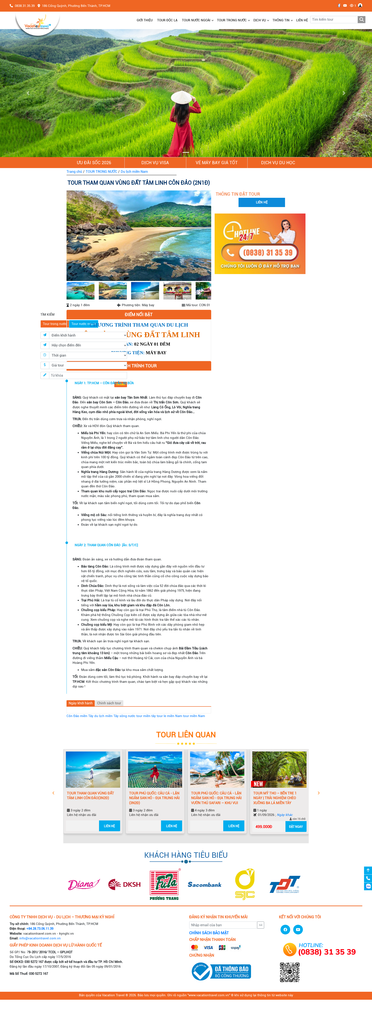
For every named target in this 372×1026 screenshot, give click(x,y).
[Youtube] (344, 6)
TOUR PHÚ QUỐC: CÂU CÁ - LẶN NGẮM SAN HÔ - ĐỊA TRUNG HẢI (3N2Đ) (143, 798)
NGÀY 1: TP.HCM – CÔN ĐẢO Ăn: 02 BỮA (104, 383)
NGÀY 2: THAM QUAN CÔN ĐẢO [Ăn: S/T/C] (106, 545)
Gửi (260, 925)
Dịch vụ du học (278, 162)
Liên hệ (97, 826)
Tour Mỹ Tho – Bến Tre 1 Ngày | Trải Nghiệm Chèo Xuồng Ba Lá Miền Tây (263, 798)
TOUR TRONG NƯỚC (101, 172)
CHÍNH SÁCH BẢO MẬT (209, 933)
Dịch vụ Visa (155, 162)
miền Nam (174, 716)
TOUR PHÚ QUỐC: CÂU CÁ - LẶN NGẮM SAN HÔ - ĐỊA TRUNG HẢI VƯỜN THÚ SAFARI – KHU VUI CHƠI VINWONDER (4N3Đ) (205, 798)
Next (217, 236)
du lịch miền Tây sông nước (114, 716)
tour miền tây (146, 716)
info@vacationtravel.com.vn (40, 938)
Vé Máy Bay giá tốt (217, 162)
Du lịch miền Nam (134, 172)
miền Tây (86, 716)
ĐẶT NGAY (284, 826)
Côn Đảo (73, 716)
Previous (61, 236)
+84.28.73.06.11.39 (39, 929)
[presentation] (53, 793)
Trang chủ (74, 172)
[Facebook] (338, 6)
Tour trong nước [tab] (55, 324)
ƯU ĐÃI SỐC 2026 (94, 162)
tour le (161, 716)
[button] (28, 93)
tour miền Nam (194, 716)
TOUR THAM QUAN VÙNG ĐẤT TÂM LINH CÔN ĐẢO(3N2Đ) (78, 795)
